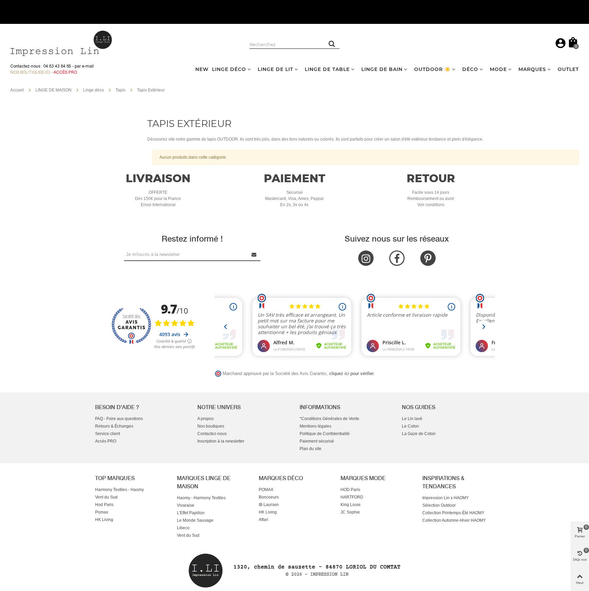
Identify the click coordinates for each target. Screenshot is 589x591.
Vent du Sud (106, 497)
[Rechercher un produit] (332, 43)
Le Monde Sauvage (195, 520)
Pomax (101, 512)
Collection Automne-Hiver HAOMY (454, 520)
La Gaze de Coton (419, 433)
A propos (205, 418)
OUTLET (568, 69)
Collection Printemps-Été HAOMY (453, 512)
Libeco (183, 527)
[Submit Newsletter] (254, 254)
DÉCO (470, 69)
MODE (498, 69)
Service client (107, 433)
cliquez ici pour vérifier (351, 373)
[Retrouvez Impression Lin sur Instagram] (365, 258)
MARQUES (532, 69)
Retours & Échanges (114, 426)
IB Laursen (269, 504)
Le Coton (410, 426)
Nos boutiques (210, 426)
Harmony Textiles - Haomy (119, 489)
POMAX (266, 489)
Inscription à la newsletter (220, 441)
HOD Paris (350, 489)
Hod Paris (104, 504)
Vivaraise (185, 505)
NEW (202, 69)
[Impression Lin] (61, 42)
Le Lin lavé (412, 418)
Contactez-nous (212, 433)
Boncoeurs (269, 497)
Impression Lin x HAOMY (445, 497)
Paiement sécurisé (317, 441)
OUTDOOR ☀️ (432, 69)
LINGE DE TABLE (327, 69)
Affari (263, 519)
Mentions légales (315, 426)
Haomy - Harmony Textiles (201, 497)
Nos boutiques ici (30, 72)
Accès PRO (105, 441)
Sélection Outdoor (439, 505)
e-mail (88, 66)
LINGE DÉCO (229, 69)
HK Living (104, 519)
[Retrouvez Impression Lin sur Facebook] (396, 258)
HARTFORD (352, 497)
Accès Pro (65, 72)
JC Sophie (350, 512)
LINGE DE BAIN (382, 69)
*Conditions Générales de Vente (329, 418)
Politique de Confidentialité (325, 433)
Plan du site (310, 448)
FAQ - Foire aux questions (119, 418)
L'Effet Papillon (191, 512)
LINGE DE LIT (275, 69)
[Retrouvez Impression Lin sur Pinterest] (427, 258)
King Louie (351, 504)
